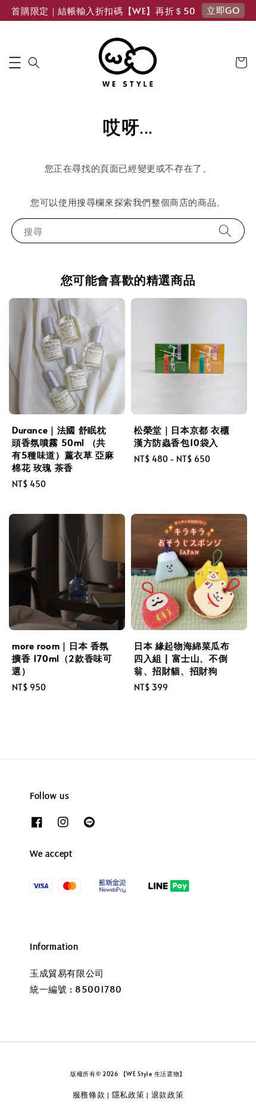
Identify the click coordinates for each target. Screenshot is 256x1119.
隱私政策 (128, 1094)
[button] (15, 62)
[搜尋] (225, 230)
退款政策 (167, 1094)
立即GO (223, 10)
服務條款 (89, 1094)
